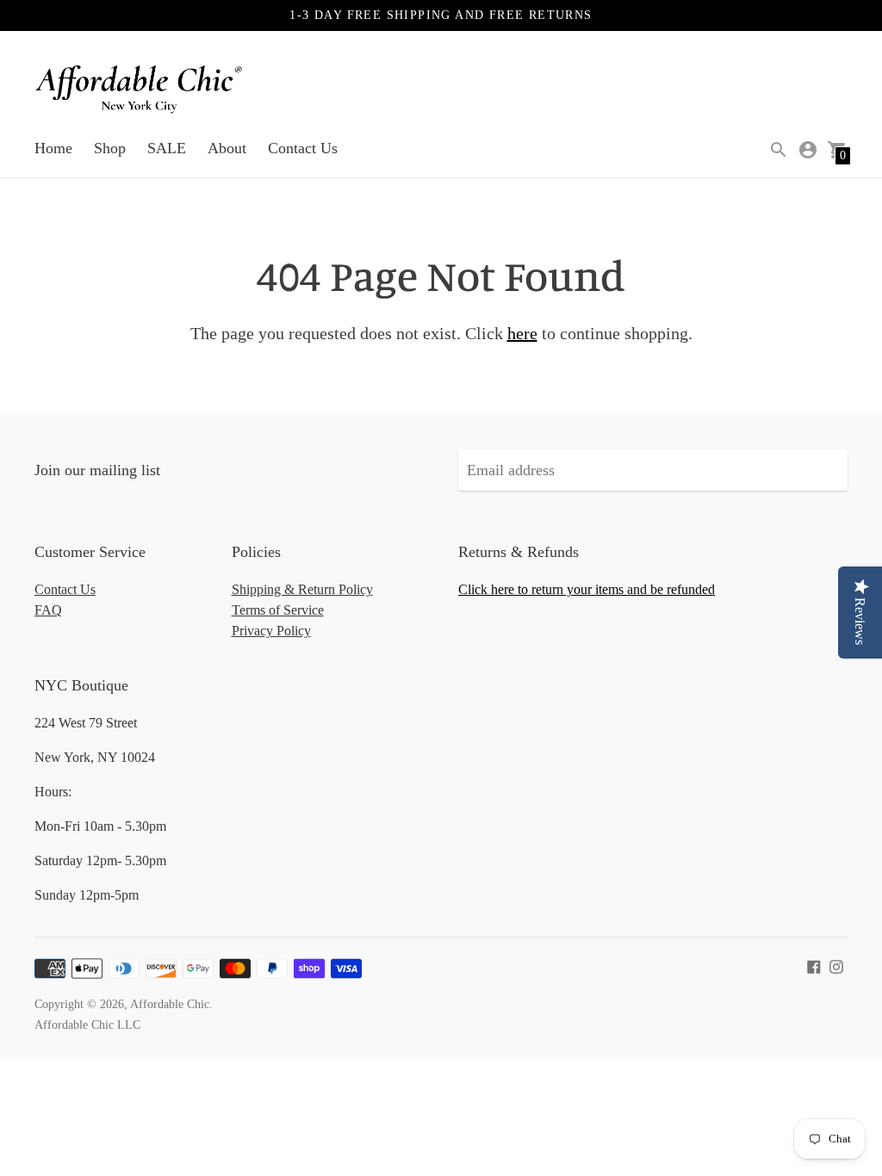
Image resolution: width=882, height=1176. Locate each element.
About (227, 148)
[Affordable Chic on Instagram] (836, 965)
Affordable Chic (169, 1004)
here (522, 333)
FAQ (48, 610)
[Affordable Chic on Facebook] (814, 965)
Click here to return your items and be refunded (586, 589)
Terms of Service (278, 610)
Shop (110, 148)
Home (53, 148)
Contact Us (303, 148)
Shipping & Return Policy (302, 589)
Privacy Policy (271, 630)
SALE (166, 148)
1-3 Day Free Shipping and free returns (440, 15)
